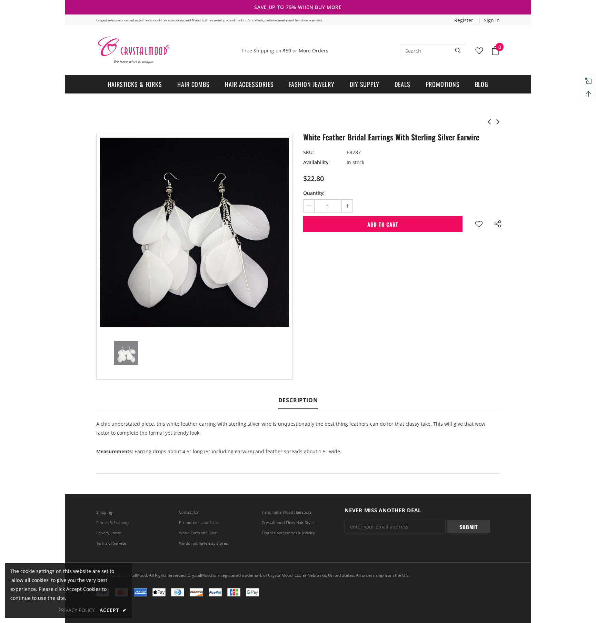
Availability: (316, 162)
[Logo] (133, 46)
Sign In (492, 20)
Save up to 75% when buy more (298, 7)
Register (464, 20)
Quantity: (314, 193)
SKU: (308, 152)
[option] (194, 232)
